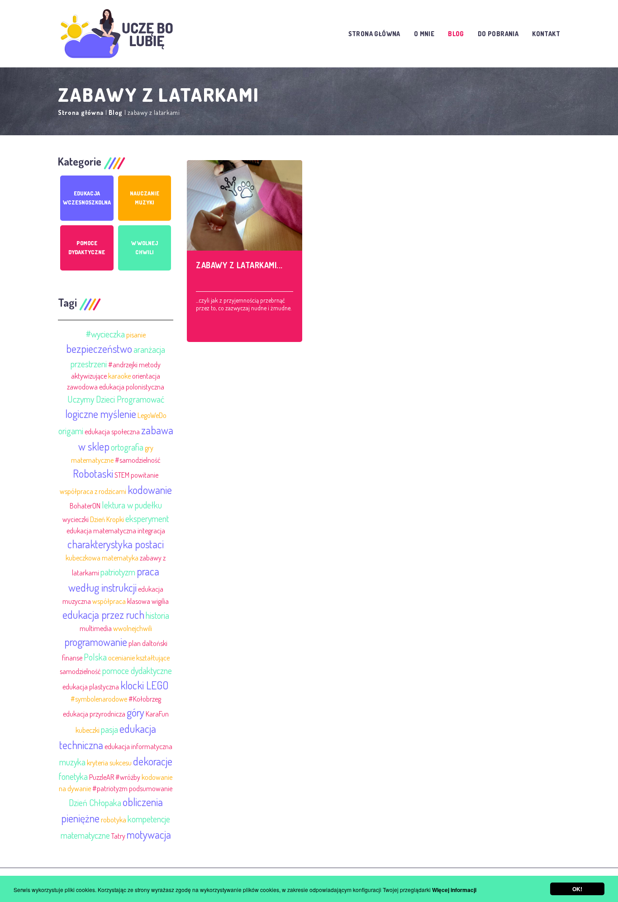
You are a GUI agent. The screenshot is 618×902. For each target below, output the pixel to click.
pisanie (136, 334)
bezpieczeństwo (99, 349)
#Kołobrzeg (144, 698)
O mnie (424, 34)
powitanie (144, 474)
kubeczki (88, 730)
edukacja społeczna (112, 431)
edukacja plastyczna (90, 686)
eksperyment (147, 518)
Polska (95, 657)
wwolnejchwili (132, 628)
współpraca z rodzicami (93, 491)
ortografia (127, 447)
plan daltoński (147, 643)
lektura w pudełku (132, 505)
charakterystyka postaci (115, 544)
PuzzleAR (101, 777)
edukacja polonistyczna (131, 386)
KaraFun (157, 713)
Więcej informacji (454, 890)
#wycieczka (105, 334)
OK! (577, 889)
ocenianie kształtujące (139, 657)
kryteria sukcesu (109, 762)
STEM (121, 474)
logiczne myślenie (100, 414)
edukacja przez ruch (103, 615)
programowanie (95, 642)
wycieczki (75, 519)
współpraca (109, 601)
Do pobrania (498, 34)
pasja (109, 729)
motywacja (149, 834)
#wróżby (127, 777)
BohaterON (85, 505)
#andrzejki (123, 364)
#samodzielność (138, 460)
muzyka (72, 762)
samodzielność (80, 671)
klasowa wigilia (148, 601)
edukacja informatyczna (138, 746)
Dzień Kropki (107, 519)
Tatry (118, 835)
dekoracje (152, 761)
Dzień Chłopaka (95, 802)
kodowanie (150, 490)
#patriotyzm (110, 788)
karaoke (119, 375)
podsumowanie (150, 788)
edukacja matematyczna (101, 530)
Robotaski (93, 473)
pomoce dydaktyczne (137, 670)
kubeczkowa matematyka (102, 557)
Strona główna (374, 34)
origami (70, 431)
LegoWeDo (152, 415)
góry (135, 712)
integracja (151, 530)
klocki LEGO (144, 685)
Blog (456, 34)
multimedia (96, 628)
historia (157, 615)
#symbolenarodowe (99, 698)
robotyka (113, 819)
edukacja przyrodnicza (94, 713)
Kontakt (546, 34)
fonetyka (73, 776)
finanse (72, 657)
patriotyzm (117, 572)
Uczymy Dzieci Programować (115, 399)
